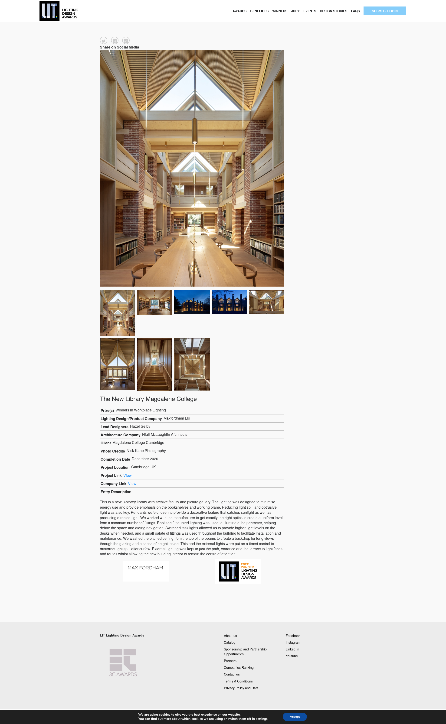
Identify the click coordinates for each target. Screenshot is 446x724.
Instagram (293, 642)
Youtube (292, 655)
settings (262, 719)
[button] (103, 40)
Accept (295, 716)
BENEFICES (259, 11)
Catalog (229, 642)
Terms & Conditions (238, 681)
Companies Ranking (239, 667)
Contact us (232, 674)
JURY (295, 11)
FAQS (355, 11)
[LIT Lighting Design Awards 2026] (74, 11)
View (127, 475)
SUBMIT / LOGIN (385, 11)
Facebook (293, 635)
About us (230, 635)
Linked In (292, 648)
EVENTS (309, 11)
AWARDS (239, 11)
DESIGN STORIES (333, 11)
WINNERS (279, 11)
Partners (230, 660)
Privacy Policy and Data (241, 687)
